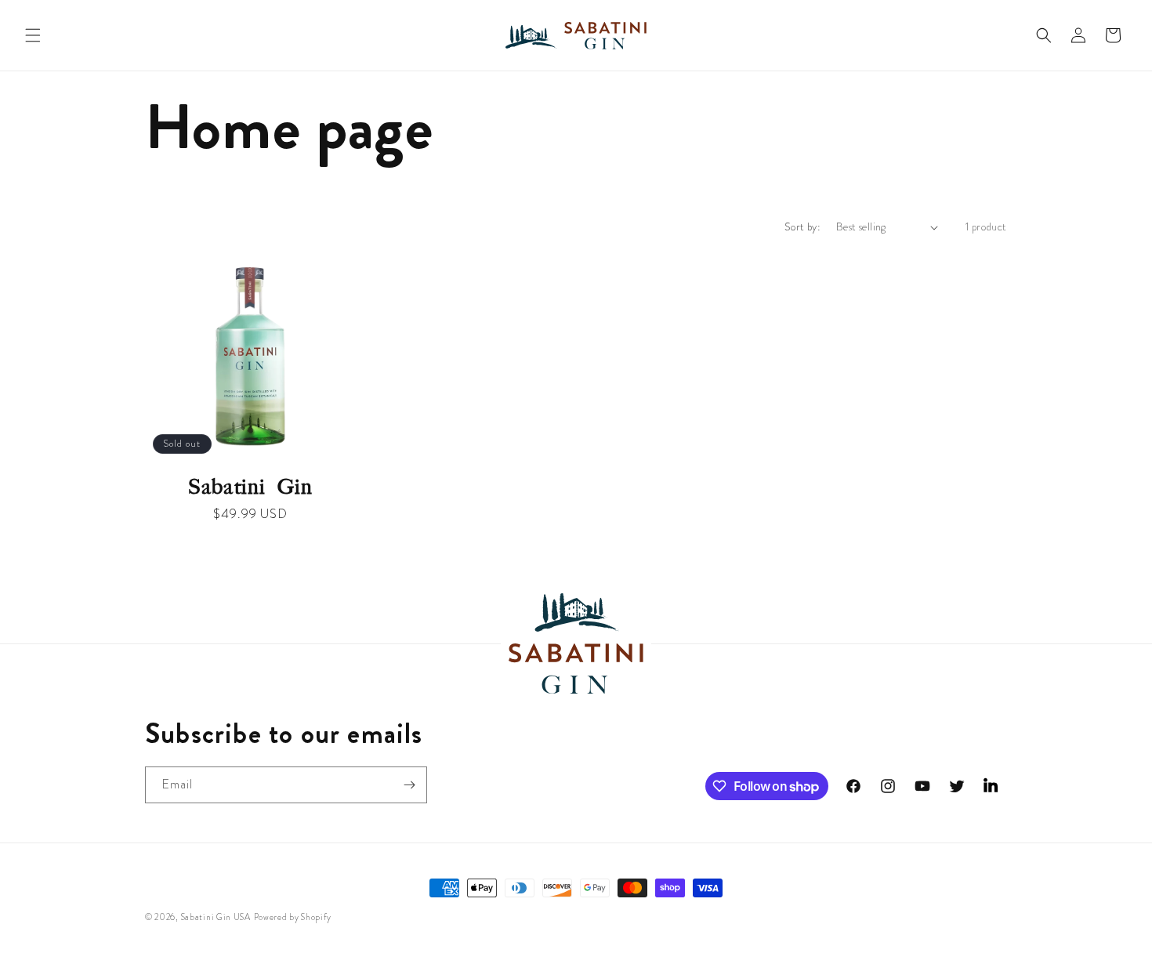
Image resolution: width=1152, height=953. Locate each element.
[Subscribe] (409, 784)
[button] (33, 35)
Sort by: (802, 226)
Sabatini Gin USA (216, 917)
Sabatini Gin (250, 487)
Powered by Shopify (293, 917)
